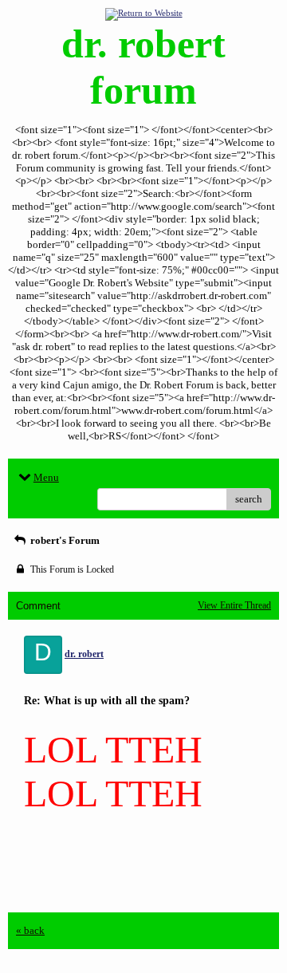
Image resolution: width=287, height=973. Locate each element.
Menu (46, 477)
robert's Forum (64, 540)
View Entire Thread (234, 605)
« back (30, 930)
